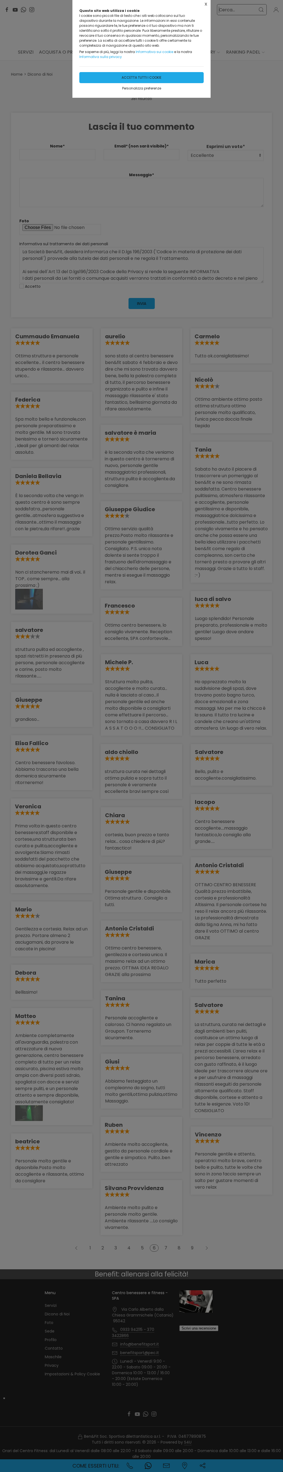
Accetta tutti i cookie (141, 77)
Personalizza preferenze (141, 88)
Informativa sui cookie (154, 51)
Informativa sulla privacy (100, 56)
